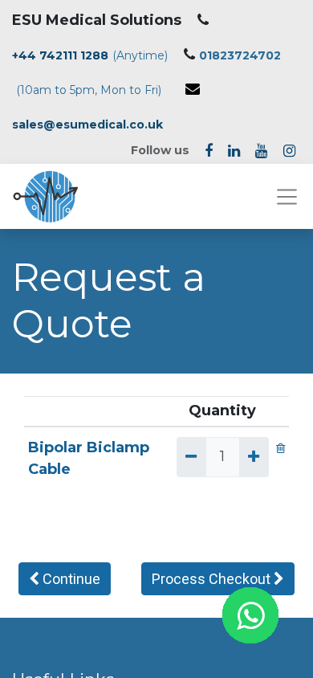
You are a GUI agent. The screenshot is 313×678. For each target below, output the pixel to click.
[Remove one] (191, 456)
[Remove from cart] (280, 447)
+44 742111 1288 (60, 55)
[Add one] (253, 456)
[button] (64, 578)
